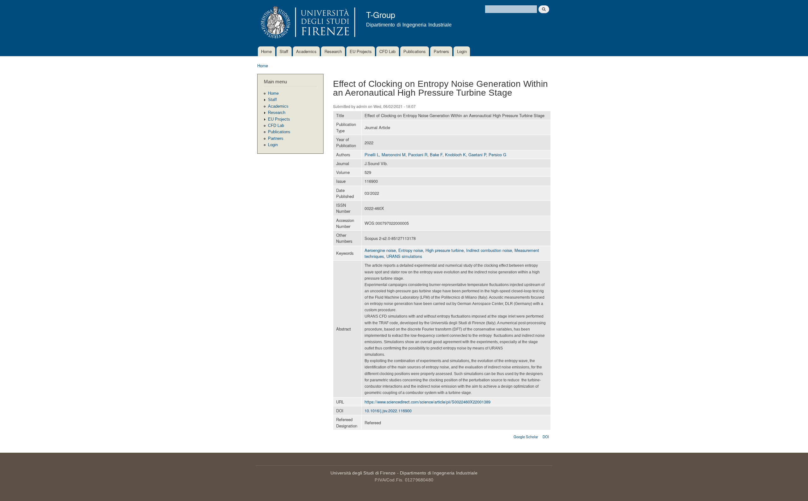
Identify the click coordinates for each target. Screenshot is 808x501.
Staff (284, 51)
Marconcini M (394, 155)
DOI (546, 436)
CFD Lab (387, 51)
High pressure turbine (444, 250)
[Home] (306, 23)
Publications (414, 51)
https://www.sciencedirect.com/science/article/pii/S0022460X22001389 (427, 402)
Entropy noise (410, 250)
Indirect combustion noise (489, 250)
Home (266, 51)
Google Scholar (526, 436)
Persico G (497, 155)
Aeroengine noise (380, 250)
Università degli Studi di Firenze (363, 472)
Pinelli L (372, 155)
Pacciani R (417, 155)
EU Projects (361, 51)
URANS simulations (404, 256)
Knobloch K (455, 155)
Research (333, 51)
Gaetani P (477, 155)
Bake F (436, 155)
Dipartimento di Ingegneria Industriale (439, 472)
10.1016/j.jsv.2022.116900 (388, 411)
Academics (306, 51)
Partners (441, 51)
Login (462, 51)
